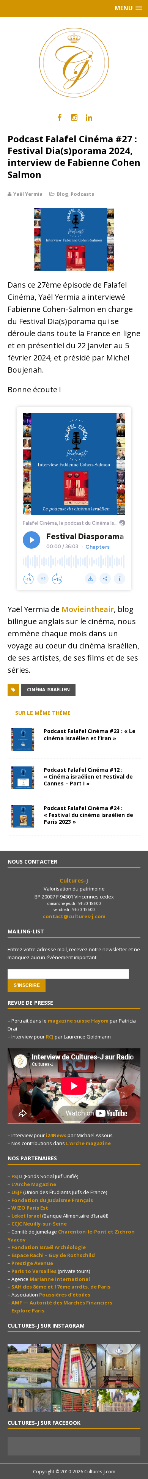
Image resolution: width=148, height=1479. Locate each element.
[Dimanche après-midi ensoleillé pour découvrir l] (29, 1366)
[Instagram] (74, 117)
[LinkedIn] (89, 117)
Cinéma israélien (48, 689)
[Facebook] (59, 117)
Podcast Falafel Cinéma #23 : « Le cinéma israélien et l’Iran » (89, 734)
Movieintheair (87, 609)
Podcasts (82, 193)
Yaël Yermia (28, 193)
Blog (62, 193)
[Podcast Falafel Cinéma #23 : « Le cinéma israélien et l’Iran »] (23, 746)
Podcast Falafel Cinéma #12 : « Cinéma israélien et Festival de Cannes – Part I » (88, 776)
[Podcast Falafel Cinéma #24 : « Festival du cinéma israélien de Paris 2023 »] (23, 822)
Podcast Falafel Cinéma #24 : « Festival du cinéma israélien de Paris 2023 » (88, 814)
